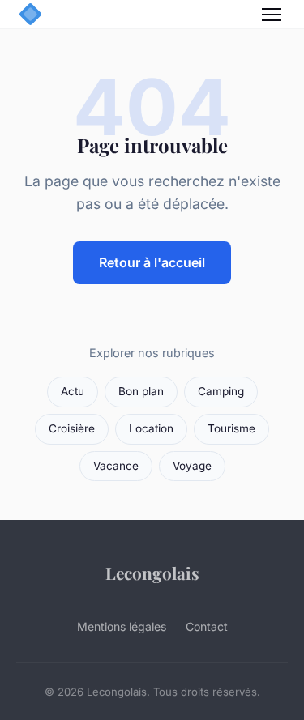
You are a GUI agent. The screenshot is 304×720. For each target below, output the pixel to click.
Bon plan (141, 391)
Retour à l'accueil (152, 262)
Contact (207, 626)
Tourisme (231, 428)
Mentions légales (121, 626)
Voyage (192, 465)
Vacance (116, 465)
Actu (72, 391)
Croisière (72, 428)
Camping (221, 391)
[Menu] (271, 15)
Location (151, 428)
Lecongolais (152, 572)
